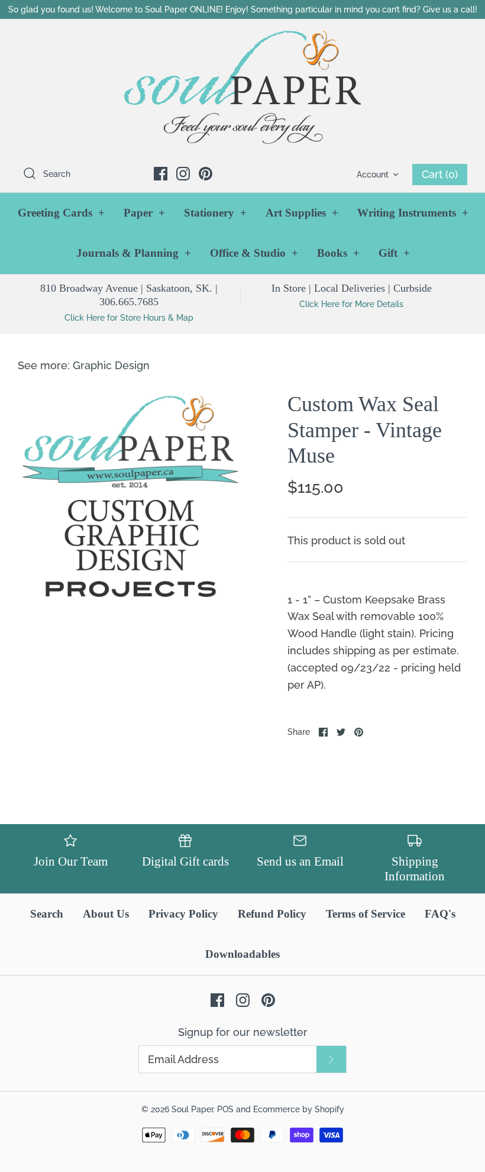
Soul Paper (192, 1109)
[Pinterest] (205, 173)
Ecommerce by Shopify (298, 1109)
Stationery (215, 212)
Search (46, 914)
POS (225, 1109)
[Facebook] (160, 173)
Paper (144, 212)
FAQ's (440, 914)
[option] (130, 504)
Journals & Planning (133, 253)
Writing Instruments (412, 212)
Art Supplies (302, 212)
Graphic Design (111, 365)
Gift (394, 253)
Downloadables (242, 954)
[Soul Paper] (242, 87)
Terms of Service (365, 914)
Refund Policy (272, 914)
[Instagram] (183, 173)
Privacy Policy (183, 914)
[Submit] (331, 1059)
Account (373, 174)
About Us (106, 914)
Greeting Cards (61, 212)
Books (338, 253)
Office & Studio (254, 253)
